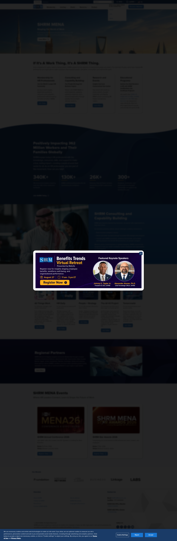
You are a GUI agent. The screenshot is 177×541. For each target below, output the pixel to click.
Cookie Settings (122, 535)
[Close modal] (141, 253)
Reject (137, 535)
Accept (151, 535)
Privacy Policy (16, 538)
